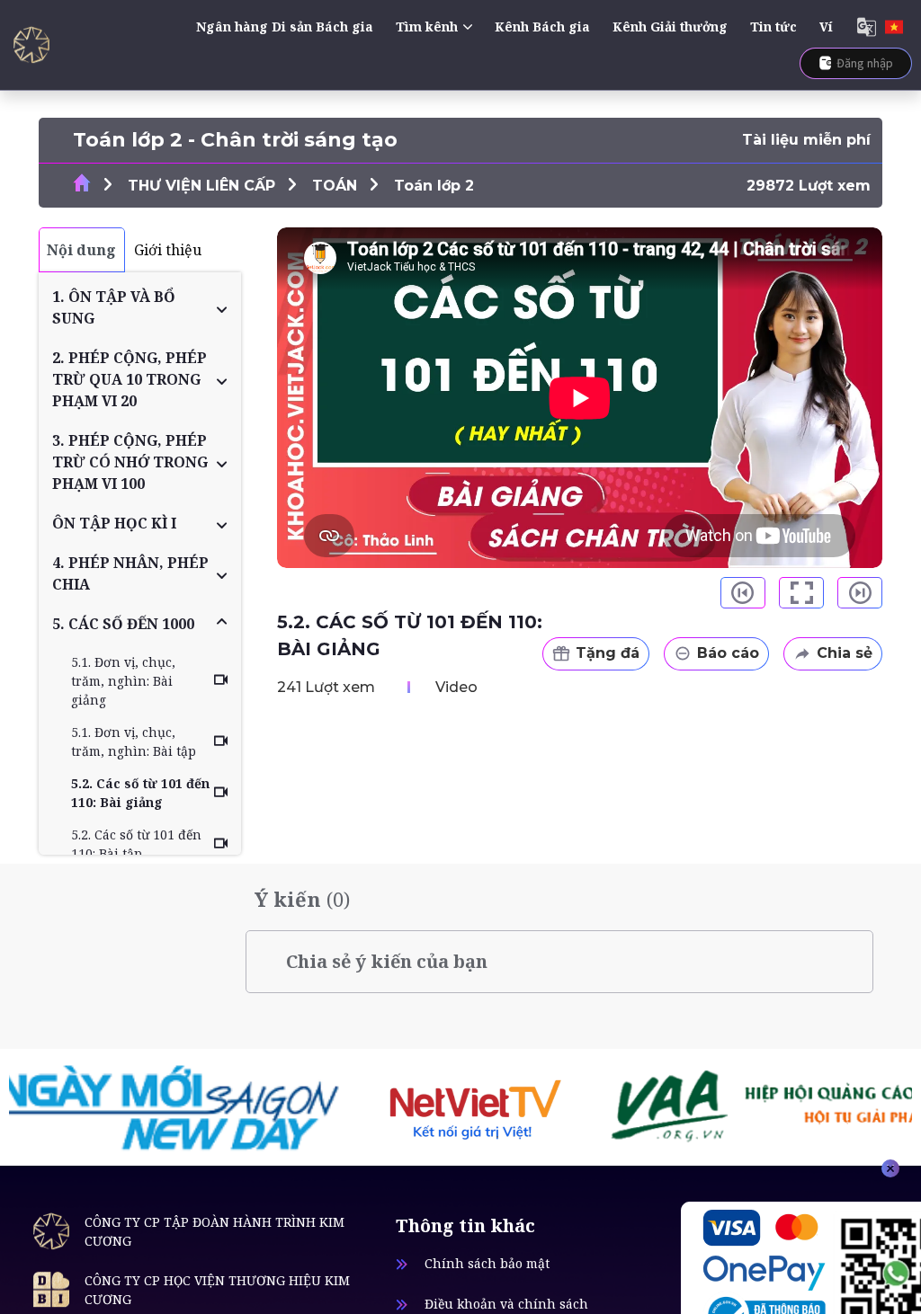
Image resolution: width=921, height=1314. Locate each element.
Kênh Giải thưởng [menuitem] (670, 26)
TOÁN (334, 185)
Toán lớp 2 (434, 185)
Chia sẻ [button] (844, 652)
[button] (140, 307)
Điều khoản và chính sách (506, 1303)
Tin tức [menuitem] (773, 26)
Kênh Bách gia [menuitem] (542, 26)
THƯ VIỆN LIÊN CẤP (201, 185)
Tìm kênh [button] (427, 26)
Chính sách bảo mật (487, 1263)
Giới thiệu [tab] (167, 250)
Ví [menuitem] (826, 26)
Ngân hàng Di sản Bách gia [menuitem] (284, 26)
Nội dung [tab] (81, 250)
